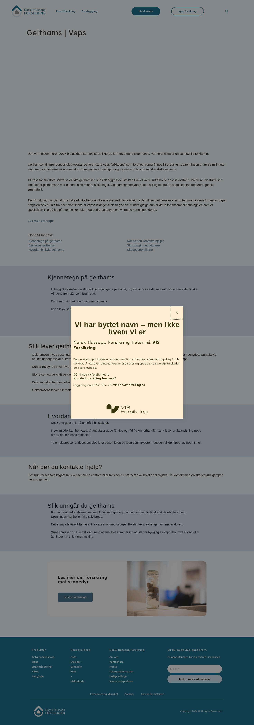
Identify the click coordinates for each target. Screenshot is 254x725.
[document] (127, 362)
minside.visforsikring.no (129, 385)
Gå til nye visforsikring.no (91, 374)
